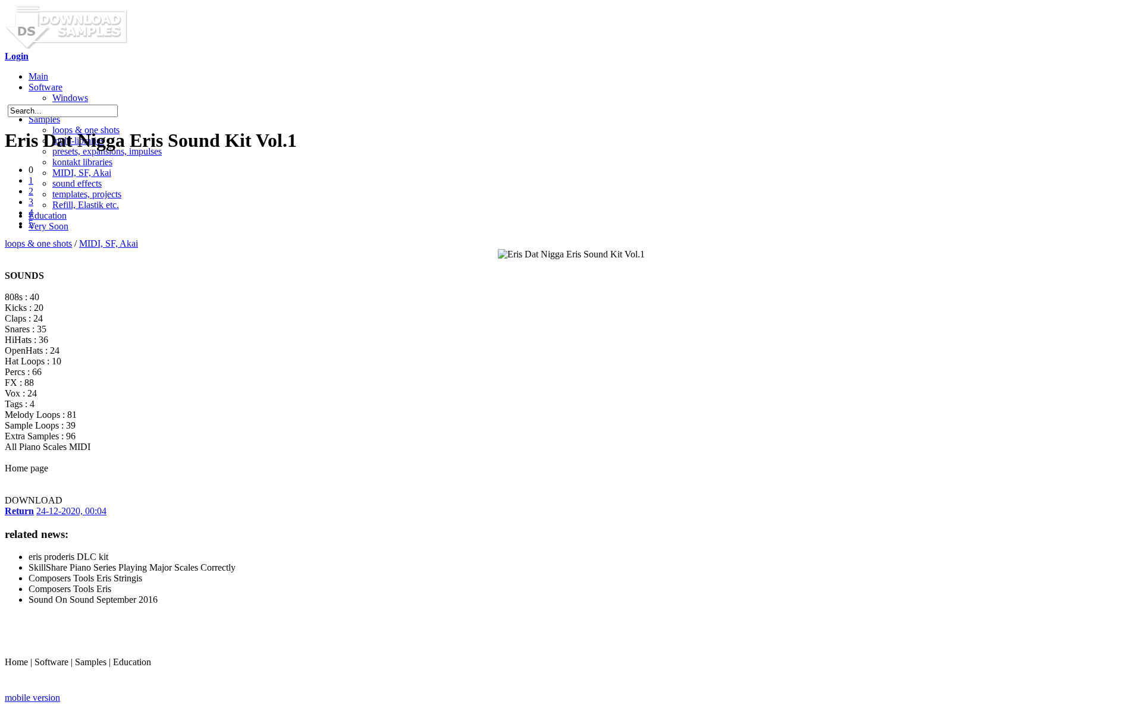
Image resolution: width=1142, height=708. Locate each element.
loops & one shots (38, 243)
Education (48, 215)
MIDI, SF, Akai (81, 173)
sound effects (77, 183)
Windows (70, 98)
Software (45, 87)
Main (38, 76)
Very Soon (48, 226)
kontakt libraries (82, 162)
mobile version (32, 698)
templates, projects (86, 194)
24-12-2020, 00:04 (71, 511)
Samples (44, 119)
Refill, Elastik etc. (85, 205)
